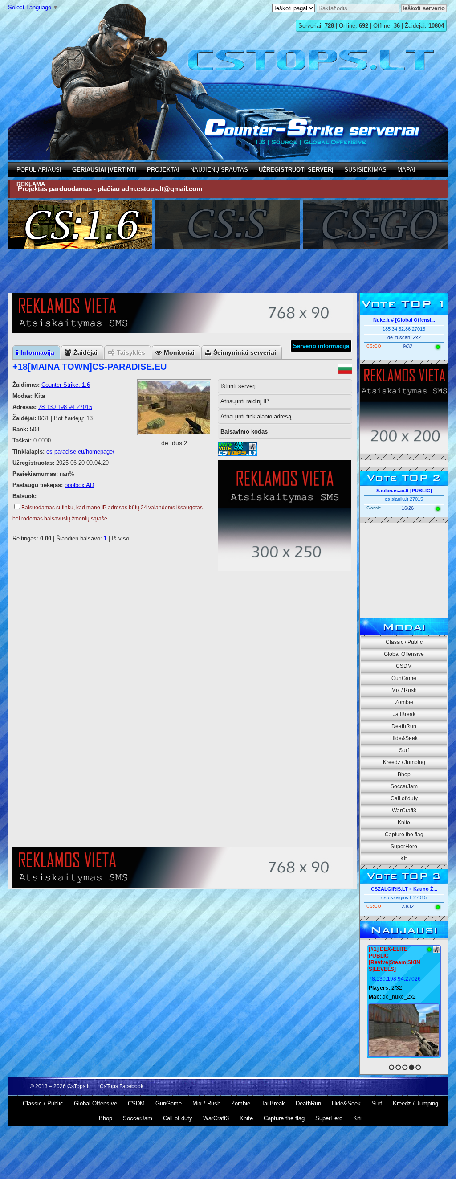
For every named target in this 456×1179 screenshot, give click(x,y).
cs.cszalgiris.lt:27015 (404, 897)
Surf (404, 750)
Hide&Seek (404, 738)
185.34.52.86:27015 (404, 329)
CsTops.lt (78, 1086)
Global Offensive (404, 654)
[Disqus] (182, 729)
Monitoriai (179, 352)
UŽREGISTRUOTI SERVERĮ (296, 169)
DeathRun (403, 726)
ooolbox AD (79, 485)
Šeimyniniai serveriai (244, 352)
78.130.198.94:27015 (65, 407)
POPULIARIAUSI (38, 169)
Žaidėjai (85, 352)
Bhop (404, 774)
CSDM (404, 666)
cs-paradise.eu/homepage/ (80, 451)
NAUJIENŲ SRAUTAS (219, 169)
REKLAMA (30, 184)
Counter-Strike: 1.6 (65, 384)
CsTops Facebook (121, 1086)
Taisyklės (131, 352)
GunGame (403, 678)
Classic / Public (404, 642)
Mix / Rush (404, 690)
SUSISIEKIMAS (365, 169)
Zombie (404, 702)
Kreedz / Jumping (404, 762)
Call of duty (404, 798)
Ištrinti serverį (238, 386)
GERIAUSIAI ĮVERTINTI (104, 169)
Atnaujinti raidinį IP (244, 401)
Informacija (37, 352)
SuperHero (404, 846)
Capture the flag (404, 834)
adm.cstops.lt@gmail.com (162, 188)
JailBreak (404, 714)
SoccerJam (404, 786)
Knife (404, 822)
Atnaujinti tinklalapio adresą (255, 416)
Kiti (404, 859)
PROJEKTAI (163, 169)
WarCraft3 (404, 810)
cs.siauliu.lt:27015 (404, 499)
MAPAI (406, 169)
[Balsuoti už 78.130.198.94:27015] (237, 453)
